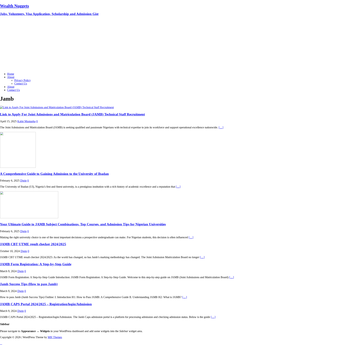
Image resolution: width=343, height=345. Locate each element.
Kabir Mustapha (26, 121)
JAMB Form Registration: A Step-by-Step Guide (35, 264)
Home (10, 73)
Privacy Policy (22, 80)
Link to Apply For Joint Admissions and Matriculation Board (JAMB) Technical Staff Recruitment (72, 114)
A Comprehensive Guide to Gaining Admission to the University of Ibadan (54, 174)
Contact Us (20, 83)
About (10, 77)
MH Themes (55, 337)
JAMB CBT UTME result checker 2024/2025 (33, 244)
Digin (23, 180)
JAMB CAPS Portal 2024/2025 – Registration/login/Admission (46, 304)
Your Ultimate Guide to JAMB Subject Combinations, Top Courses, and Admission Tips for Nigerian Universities (83, 224)
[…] (221, 127)
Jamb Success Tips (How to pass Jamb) (29, 284)
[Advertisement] (171, 44)
